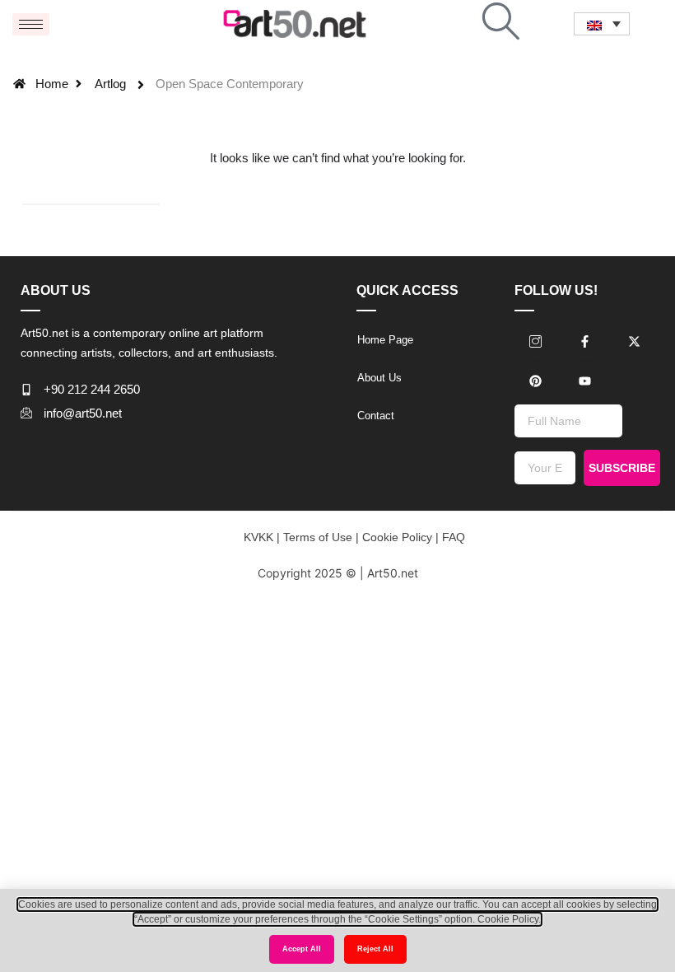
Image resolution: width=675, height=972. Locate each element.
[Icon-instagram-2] (536, 341)
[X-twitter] (634, 341)
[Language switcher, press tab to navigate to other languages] (602, 23)
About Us (379, 378)
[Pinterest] (536, 380)
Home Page (385, 340)
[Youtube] (585, 380)
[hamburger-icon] (30, 24)
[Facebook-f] (585, 341)
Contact (375, 415)
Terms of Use (316, 537)
